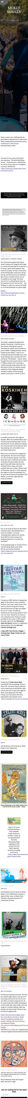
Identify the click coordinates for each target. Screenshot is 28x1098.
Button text (6, 482)
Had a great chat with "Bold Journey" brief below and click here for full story (14, 195)
